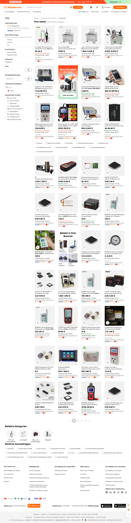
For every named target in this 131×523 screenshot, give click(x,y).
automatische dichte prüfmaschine (17, 453)
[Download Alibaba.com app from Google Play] (120, 506)
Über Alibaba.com (9, 466)
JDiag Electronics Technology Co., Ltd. (45, 59)
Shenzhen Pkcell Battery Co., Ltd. (68, 224)
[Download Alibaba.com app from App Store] (106, 506)
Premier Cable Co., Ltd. (88, 337)
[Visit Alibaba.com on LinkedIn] (110, 492)
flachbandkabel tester (79, 147)
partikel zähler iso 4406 (25, 448)
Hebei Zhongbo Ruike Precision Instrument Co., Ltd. (45, 185)
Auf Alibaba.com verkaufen (114, 470)
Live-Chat (83, 474)
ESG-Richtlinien (8, 478)
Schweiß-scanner (103, 143)
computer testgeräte (58, 453)
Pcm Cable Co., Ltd (40, 375)
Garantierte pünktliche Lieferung (39, 478)
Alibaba (36, 18)
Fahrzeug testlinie (75, 448)
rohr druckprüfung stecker (98, 147)
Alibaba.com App (93, 505)
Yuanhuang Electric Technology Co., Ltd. (115, 300)
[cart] (97, 7)
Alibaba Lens (8, 505)
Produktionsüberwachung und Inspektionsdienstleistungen (38, 486)
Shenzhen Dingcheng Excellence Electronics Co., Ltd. (115, 185)
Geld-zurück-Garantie (35, 474)
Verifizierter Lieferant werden (114, 481)
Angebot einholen (60, 474)
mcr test (71, 453)
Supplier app (56, 505)
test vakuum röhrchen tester (45, 151)
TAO (79, 514)
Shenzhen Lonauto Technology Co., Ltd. (68, 375)
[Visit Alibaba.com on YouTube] (122, 492)
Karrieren (6, 481)
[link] (128, 504)
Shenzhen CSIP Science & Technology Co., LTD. (115, 339)
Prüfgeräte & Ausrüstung (48, 18)
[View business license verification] (83, 520)
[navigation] (18, 219)
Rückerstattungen (85, 481)
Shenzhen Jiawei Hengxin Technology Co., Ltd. (68, 187)
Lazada (64, 514)
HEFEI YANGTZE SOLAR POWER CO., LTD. (91, 375)
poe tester (11, 448)
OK (28, 70)
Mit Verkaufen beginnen (113, 474)
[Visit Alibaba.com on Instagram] (118, 492)
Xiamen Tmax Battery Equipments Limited (68, 55)
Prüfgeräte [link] (62, 18)
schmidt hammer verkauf (44, 147)
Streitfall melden (85, 478)
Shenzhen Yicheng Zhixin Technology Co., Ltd (115, 136)
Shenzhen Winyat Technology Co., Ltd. (91, 260)
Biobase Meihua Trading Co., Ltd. (114, 223)
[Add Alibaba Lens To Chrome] (34, 506)
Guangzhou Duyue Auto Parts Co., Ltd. (45, 95)
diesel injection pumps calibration (113, 453)
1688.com (44, 514)
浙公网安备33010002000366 (97, 520)
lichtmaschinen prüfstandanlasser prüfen (40, 457)
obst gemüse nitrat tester (58, 448)
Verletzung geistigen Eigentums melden (89, 486)
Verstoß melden (85, 490)
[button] (71, 7)
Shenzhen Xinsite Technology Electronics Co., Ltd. (45, 300)
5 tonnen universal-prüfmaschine (95, 448)
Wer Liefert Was (93, 514)
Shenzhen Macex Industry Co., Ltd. (115, 55)
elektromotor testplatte (53, 143)
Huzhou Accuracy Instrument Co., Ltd (115, 262)
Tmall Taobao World (54, 514)
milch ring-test (42, 448)
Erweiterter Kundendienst (37, 481)
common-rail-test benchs (40, 453)
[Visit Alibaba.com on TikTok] (126, 492)
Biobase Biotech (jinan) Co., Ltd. (44, 260)
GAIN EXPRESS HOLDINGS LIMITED (45, 136)
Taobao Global (72, 514)
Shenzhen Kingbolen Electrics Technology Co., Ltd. (68, 136)
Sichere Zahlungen (34, 470)
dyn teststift (69, 143)
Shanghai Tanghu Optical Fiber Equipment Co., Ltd (91, 224)
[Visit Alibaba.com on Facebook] (107, 492)
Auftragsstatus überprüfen (114, 478)
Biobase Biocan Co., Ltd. (42, 335)
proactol (39, 143)
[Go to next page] (89, 421)
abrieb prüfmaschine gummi (85, 143)
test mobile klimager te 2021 (16, 457)
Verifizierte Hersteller (61, 470)
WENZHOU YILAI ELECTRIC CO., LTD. (68, 335)
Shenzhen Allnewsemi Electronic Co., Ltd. (91, 185)
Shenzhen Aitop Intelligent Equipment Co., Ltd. (91, 96)
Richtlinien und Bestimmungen (38, 490)
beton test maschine (62, 147)
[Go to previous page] (70, 421)
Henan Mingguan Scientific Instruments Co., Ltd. (91, 55)
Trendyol (84, 514)
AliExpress (36, 514)
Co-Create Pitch (9, 474)
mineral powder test (62, 457)
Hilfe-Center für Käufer (87, 470)
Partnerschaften (110, 485)
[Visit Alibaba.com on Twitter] (114, 492)
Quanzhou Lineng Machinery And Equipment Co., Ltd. (91, 132)
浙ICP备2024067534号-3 (114, 520)
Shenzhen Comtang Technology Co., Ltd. (115, 96)
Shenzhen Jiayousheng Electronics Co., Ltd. (45, 223)
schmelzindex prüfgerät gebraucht (89, 453)
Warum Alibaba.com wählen (12, 470)
